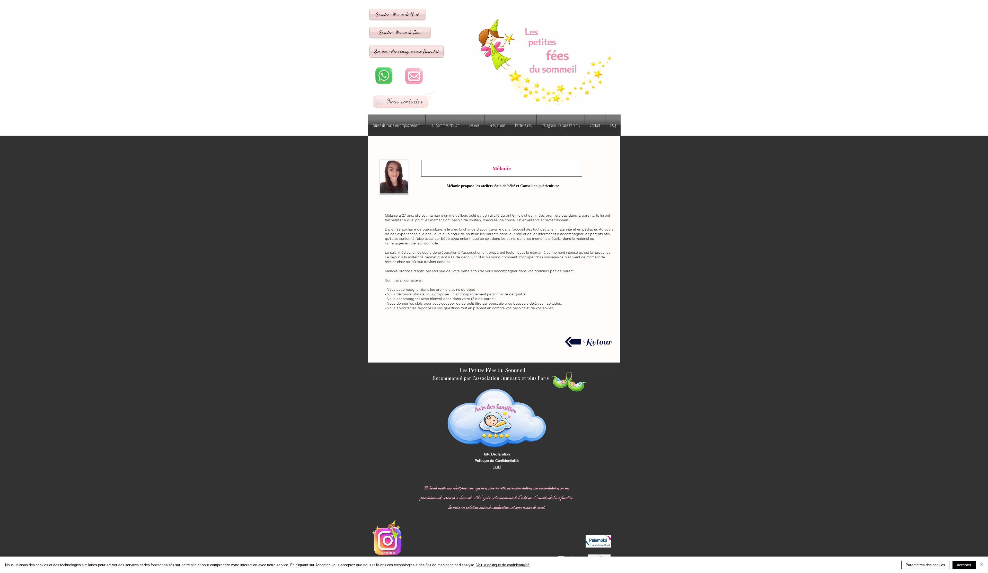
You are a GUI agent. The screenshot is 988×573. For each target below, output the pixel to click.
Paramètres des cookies (925, 564)
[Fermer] (982, 565)
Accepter (964, 564)
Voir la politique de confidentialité (503, 564)
